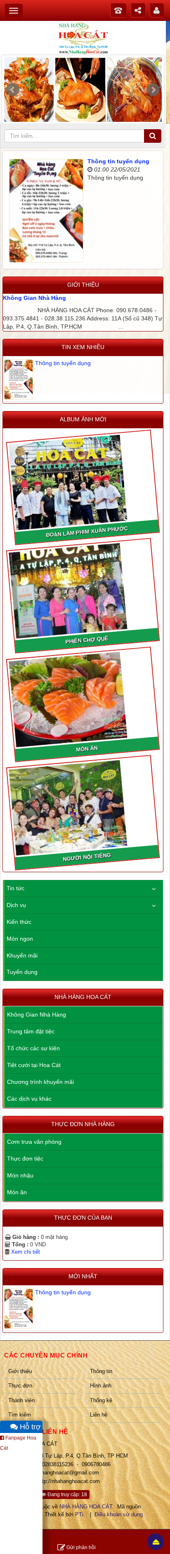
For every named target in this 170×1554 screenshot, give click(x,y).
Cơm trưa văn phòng (34, 1141)
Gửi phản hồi (81, 1547)
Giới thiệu (20, 1371)
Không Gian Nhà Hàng (34, 298)
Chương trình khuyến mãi (40, 1082)
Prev (12, 89)
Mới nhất (82, 1276)
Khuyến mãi (22, 955)
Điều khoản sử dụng (118, 1514)
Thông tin (101, 1371)
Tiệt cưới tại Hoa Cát (34, 1065)
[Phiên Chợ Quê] (82, 589)
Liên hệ (98, 1415)
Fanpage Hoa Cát (18, 1443)
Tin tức (15, 888)
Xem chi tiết (25, 1252)
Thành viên (21, 1400)
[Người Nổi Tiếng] (82, 806)
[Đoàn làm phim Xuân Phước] (82, 481)
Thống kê (101, 1400)
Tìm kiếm (19, 1415)
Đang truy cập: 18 (66, 1494)
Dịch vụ (16, 905)
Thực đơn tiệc (25, 1158)
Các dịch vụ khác (29, 1098)
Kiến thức (19, 922)
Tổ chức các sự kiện (33, 1048)
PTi (79, 1514)
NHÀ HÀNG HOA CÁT (85, 1507)
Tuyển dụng (22, 972)
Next (153, 89)
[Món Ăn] (82, 698)
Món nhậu (20, 1175)
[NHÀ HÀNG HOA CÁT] (83, 37)
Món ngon (20, 938)
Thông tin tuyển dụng (118, 161)
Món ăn (17, 1192)
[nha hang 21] (83, 91)
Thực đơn (20, 1386)
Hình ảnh (100, 1386)
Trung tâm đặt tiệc (30, 1031)
